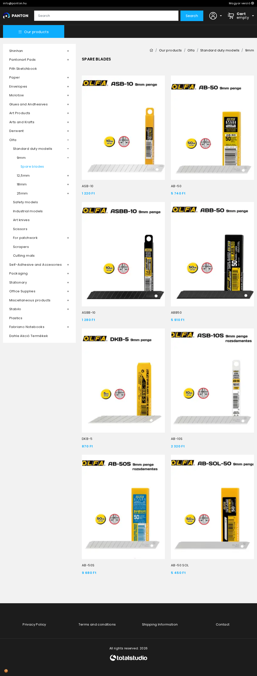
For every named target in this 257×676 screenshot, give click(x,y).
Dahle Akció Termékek (28, 335)
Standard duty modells (32, 148)
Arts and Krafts (21, 122)
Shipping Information (160, 624)
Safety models (25, 202)
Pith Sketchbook (23, 68)
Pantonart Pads (22, 59)
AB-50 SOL (180, 565)
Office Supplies (22, 291)
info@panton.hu (15, 3)
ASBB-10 (89, 312)
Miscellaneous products (30, 300)
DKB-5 (87, 438)
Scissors (20, 229)
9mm (21, 157)
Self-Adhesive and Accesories (35, 264)
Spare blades (32, 166)
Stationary (18, 282)
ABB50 (176, 312)
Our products (36, 31)
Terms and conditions (97, 624)
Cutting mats (24, 255)
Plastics (15, 318)
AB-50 (176, 186)
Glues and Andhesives (28, 104)
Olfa (13, 140)
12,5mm (23, 175)
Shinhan (16, 50)
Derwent (16, 130)
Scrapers (21, 246)
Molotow (16, 95)
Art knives (21, 220)
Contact (223, 624)
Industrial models (28, 211)
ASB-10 (87, 186)
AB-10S (176, 438)
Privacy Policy (34, 624)
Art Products (19, 113)
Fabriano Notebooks (26, 326)
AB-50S (88, 565)
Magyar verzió (240, 3)
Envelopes (18, 86)
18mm (22, 184)
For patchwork (25, 237)
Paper (14, 77)
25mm (22, 193)
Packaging (18, 273)
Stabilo (15, 309)
